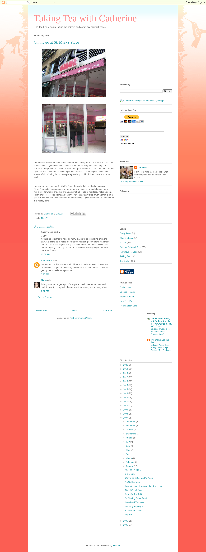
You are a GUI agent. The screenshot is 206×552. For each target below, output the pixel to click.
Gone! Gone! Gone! (134, 490)
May (128, 450)
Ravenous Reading (128, 252)
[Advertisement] (144, 56)
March (129, 458)
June (128, 446)
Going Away (125, 233)
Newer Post (41, 310)
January (130, 466)
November (131, 425)
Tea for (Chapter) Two (135, 506)
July (128, 442)
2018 (125, 373)
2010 (125, 405)
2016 (125, 381)
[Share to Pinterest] (84, 213)
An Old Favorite (132, 482)
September (131, 434)
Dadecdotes (125, 287)
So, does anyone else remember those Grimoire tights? (160, 331)
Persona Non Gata (128, 306)
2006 (125, 521)
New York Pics (127, 301)
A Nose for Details (133, 510)
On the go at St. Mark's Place (139, 478)
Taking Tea (125, 256)
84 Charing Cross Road (136, 498)
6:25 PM (45, 274)
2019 (125, 369)
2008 (125, 414)
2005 (125, 525)
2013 (125, 393)
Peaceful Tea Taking (134, 494)
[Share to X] (78, 213)
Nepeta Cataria (127, 296)
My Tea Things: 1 (133, 470)
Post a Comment (46, 297)
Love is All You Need (134, 502)
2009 (125, 410)
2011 (125, 401)
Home (74, 310)
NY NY (44, 218)
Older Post (107, 310)
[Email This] (72, 213)
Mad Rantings (126, 238)
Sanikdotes (46, 260)
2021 (125, 365)
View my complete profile (131, 181)
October (130, 429)
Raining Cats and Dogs (130, 247)
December (131, 421)
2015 (125, 385)
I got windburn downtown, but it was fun (143, 486)
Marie (44, 280)
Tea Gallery (125, 261)
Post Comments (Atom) (81, 318)
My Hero (129, 514)
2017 (125, 377)
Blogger (116, 545)
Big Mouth (130, 474)
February (130, 462)
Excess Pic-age (127, 292)
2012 (125, 397)
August (129, 438)
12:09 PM (45, 254)
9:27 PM (45, 291)
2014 (125, 389)
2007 (125, 418)
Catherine (142, 167)
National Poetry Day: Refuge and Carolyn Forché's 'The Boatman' (161, 347)
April (128, 454)
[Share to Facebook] (81, 213)
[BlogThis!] (75, 213)
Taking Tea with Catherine (85, 18)
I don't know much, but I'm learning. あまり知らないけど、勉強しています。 (161, 322)
